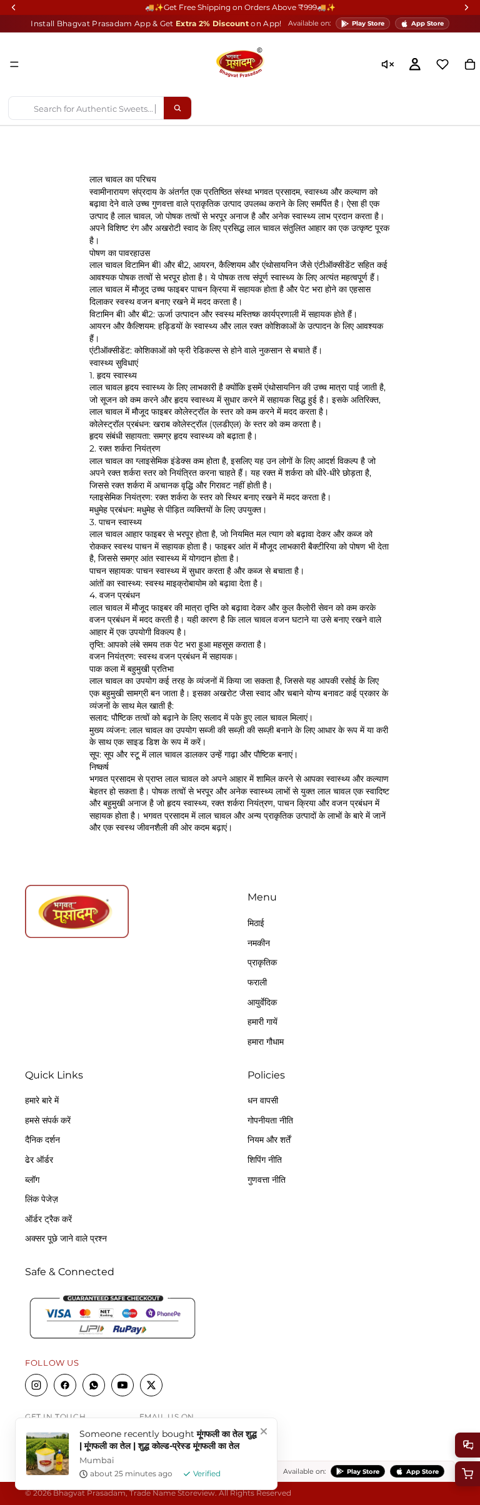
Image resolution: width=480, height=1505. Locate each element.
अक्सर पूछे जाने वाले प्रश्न (66, 1239)
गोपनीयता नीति (270, 1120)
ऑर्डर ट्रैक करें (48, 1219)
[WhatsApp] (93, 1385)
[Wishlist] (442, 64)
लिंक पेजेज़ (41, 1199)
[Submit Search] (177, 108)
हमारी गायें (263, 1022)
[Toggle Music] (387, 64)
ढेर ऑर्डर (39, 1160)
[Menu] (14, 64)
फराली (257, 982)
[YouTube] (122, 1385)
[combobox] (86, 108)
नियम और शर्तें (269, 1140)
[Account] (415, 64)
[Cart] (467, 1473)
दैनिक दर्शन (42, 1140)
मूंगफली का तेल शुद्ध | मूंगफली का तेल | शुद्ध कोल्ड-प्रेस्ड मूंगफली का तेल (168, 1440)
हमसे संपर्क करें (48, 1120)
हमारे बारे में (42, 1101)
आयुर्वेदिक (262, 1002)
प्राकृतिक (262, 963)
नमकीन (259, 943)
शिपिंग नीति (265, 1160)
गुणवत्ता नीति (267, 1179)
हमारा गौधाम (266, 1041)
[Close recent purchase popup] (264, 1431)
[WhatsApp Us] (467, 1445)
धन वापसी (263, 1101)
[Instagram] (36, 1385)
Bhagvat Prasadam (89, 1493)
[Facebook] (65, 1385)
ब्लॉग (32, 1179)
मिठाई (256, 923)
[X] (151, 1385)
